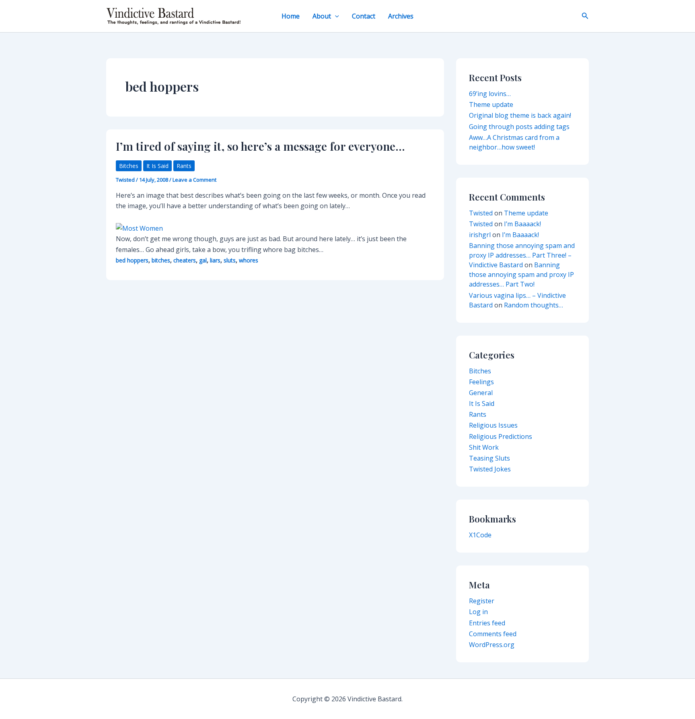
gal (203, 260)
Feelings (481, 381)
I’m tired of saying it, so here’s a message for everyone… (260, 146)
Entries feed (487, 623)
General (481, 392)
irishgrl (480, 234)
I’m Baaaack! (522, 223)
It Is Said (157, 166)
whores (248, 260)
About (322, 16)
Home (291, 16)
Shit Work (484, 447)
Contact (363, 16)
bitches (161, 260)
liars (215, 260)
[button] (335, 16)
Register (481, 600)
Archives (400, 16)
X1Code (480, 535)
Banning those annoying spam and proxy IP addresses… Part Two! (521, 274)
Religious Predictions (500, 436)
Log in (478, 611)
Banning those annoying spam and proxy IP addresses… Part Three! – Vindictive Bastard (522, 255)
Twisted (481, 213)
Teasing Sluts (489, 458)
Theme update (491, 104)
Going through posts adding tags (519, 126)
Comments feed (492, 633)
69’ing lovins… (490, 93)
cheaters (184, 260)
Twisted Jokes (490, 469)
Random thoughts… (533, 305)
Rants (184, 166)
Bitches (128, 166)
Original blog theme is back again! (520, 115)
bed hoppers (132, 260)
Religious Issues (493, 425)
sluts (230, 260)
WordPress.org (491, 644)
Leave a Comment (194, 179)
